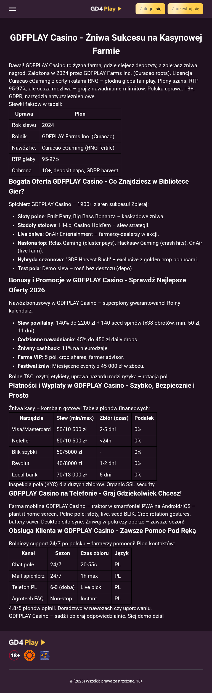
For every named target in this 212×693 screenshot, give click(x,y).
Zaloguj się (150, 8)
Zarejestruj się (185, 8)
